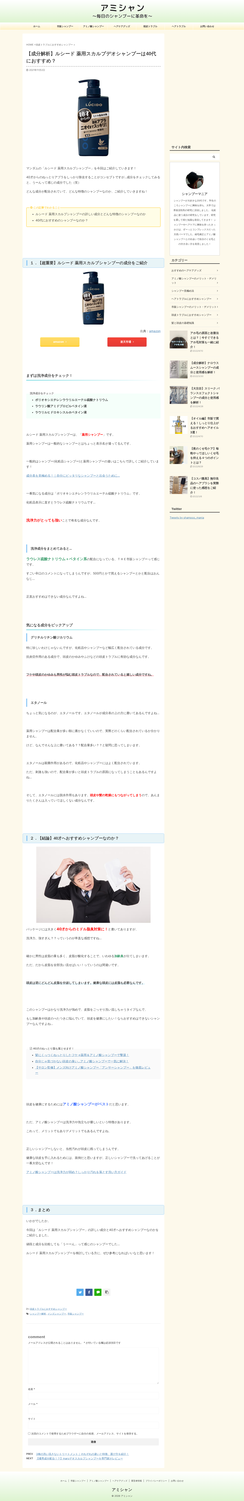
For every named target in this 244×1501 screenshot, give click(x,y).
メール (33, 1403)
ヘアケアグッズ (122, 26)
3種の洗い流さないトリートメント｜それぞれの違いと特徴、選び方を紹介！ (82, 1454)
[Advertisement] (194, 87)
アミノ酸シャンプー (93, 26)
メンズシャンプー (57, 1313)
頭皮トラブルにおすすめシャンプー (48, 1308)
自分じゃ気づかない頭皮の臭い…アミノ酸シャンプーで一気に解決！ (82, 1061)
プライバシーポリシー (156, 1480)
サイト (32, 1418)
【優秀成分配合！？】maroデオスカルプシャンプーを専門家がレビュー (79, 1458)
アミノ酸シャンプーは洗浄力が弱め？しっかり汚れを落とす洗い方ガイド (76, 1172)
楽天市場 (125, 341)
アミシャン (122, 1489)
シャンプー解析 (38, 1313)
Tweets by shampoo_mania (187, 517)
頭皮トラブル (150, 26)
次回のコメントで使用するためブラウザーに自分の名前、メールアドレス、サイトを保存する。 (85, 1433)
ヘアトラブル (179, 26)
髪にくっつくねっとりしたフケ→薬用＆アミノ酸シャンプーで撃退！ (82, 1055)
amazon (155, 331)
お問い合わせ (207, 26)
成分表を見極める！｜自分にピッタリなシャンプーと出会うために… (73, 475)
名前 (31, 1389)
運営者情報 (136, 1480)
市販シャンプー (65, 26)
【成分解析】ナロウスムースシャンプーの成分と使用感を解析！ (204, 367)
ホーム (36, 26)
